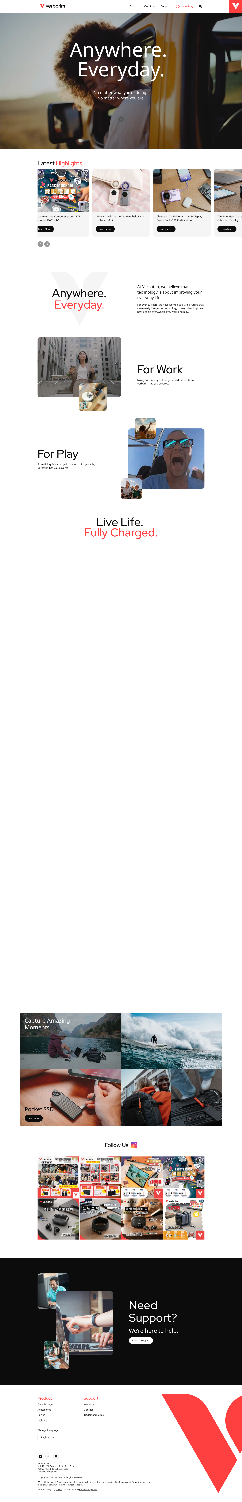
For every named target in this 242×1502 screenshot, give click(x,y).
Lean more (33, 1118)
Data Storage (45, 1404)
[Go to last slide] (40, 244)
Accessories (44, 1409)
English (45, 1437)
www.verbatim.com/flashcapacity (66, 1484)
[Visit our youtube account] (56, 1458)
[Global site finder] (184, 6)
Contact (88, 1409)
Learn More (38, 229)
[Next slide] (47, 244)
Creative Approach (88, 1489)
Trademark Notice (94, 1414)
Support (165, 6)
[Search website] (200, 6)
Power (41, 1414)
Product (134, 6)
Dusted (59, 1489)
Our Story (150, 6)
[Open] (58, 1177)
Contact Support (141, 1340)
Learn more (184, 604)
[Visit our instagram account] (40, 1458)
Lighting (42, 1420)
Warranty (89, 1404)
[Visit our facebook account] (48, 1458)
